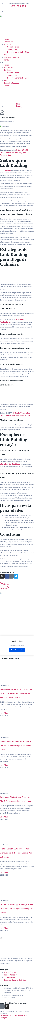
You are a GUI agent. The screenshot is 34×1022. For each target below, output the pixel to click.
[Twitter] (16, 576)
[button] (17, 62)
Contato (7, 60)
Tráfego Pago (13, 49)
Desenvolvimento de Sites (18, 52)
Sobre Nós (8, 42)
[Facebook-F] (7, 576)
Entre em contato (17, 650)
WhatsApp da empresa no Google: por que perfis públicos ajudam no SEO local (16, 745)
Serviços (7, 44)
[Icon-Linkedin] (2, 1006)
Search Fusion (13, 47)
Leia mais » (5, 713)
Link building (5, 170)
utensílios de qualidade (10, 464)
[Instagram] (7, 1006)
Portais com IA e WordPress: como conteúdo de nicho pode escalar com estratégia (16, 853)
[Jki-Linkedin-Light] (11, 576)
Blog (6, 55)
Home (6, 39)
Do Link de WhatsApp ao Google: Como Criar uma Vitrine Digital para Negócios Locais (16, 908)
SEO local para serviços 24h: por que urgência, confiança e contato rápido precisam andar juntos (16, 693)
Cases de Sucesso (11, 57)
